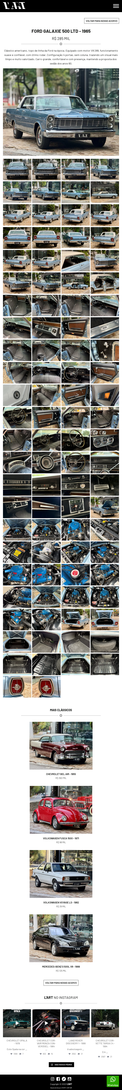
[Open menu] (116, 6)
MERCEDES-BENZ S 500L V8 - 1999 (61, 966)
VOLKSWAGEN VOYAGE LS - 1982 (61, 902)
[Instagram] (28, 1034)
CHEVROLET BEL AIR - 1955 (61, 773)
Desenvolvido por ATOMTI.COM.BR (61, 1088)
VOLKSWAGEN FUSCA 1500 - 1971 (61, 838)
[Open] (17, 1023)
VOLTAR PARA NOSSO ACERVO (101, 20)
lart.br (16, 1012)
